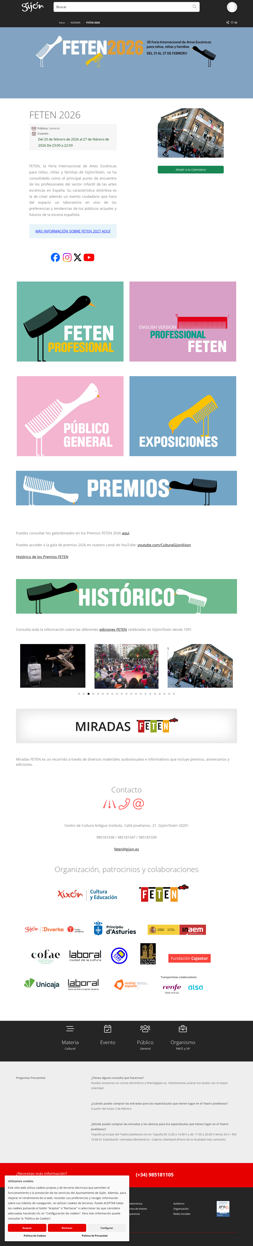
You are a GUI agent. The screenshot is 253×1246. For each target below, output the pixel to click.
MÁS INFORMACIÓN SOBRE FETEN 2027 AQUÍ (72, 231)
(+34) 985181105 (155, 1174)
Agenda (75, 22)
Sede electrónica (132, 1203)
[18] (160, 694)
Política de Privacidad (95, 1235)
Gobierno (178, 1203)
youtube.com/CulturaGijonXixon (164, 544)
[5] (98, 694)
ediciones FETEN (113, 629)
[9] (117, 694)
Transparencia (131, 1214)
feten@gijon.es (126, 849)
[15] (145, 694)
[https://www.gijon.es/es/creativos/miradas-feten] (126, 729)
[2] (84, 694)
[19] (164, 694)
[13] (136, 694)
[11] (126, 694)
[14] (141, 694)
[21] (174, 694)
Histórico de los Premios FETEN (42, 556)
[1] (79, 694)
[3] (89, 694)
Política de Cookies (35, 1235)
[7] (108, 694)
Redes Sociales (181, 1214)
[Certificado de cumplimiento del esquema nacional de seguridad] (223, 1209)
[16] (150, 694)
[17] (155, 694)
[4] (93, 694)
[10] (122, 694)
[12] (131, 694)
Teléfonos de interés (135, 1208)
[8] (112, 694)
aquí (125, 533)
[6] (103, 694)
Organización (181, 1208)
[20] (169, 694)
